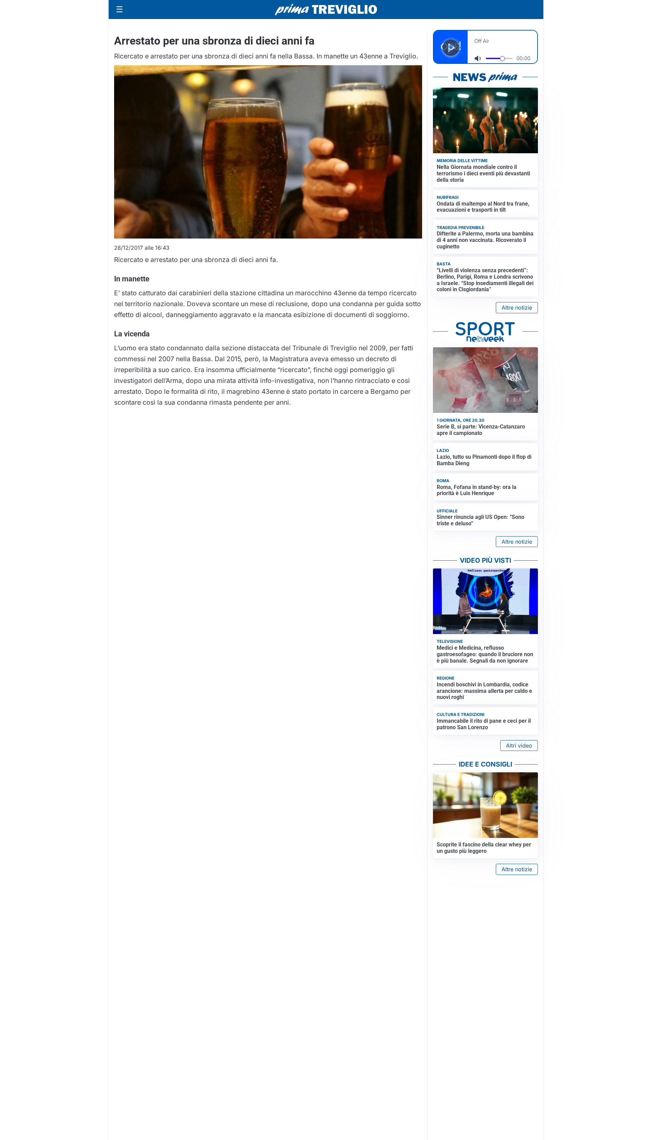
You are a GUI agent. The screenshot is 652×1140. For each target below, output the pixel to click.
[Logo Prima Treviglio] (326, 9)
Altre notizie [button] (517, 307)
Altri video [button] (519, 745)
